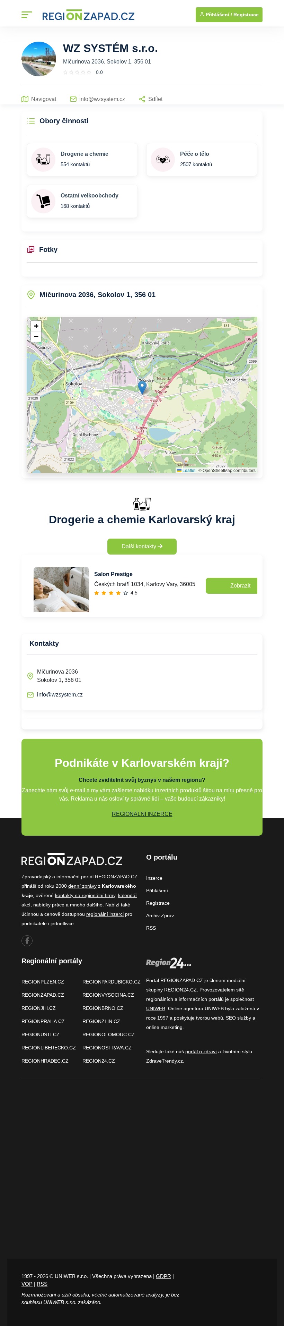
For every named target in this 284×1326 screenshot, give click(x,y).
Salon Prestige (113, 574)
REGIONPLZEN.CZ (42, 982)
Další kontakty (140, 546)
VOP (27, 1284)
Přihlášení (157, 890)
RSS (151, 928)
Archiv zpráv (160, 915)
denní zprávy (82, 886)
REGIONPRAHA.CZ (43, 1021)
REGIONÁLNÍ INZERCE (142, 814)
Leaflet (188, 470)
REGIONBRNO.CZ (102, 1008)
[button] (142, 388)
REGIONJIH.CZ (38, 1008)
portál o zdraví (201, 1051)
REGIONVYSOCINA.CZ (108, 995)
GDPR (163, 1276)
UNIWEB (155, 1008)
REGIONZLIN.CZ (101, 1021)
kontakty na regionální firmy (85, 895)
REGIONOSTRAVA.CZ (107, 1047)
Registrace (246, 14)
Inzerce (154, 878)
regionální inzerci (105, 914)
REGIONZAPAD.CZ (42, 995)
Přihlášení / (218, 14)
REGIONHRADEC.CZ (45, 1061)
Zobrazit (240, 586)
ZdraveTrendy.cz (164, 1061)
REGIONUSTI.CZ (40, 1034)
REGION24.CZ (98, 1061)
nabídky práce (48, 904)
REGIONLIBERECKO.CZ (48, 1047)
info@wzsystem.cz (60, 695)
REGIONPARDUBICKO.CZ (111, 982)
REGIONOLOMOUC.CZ (108, 1034)
